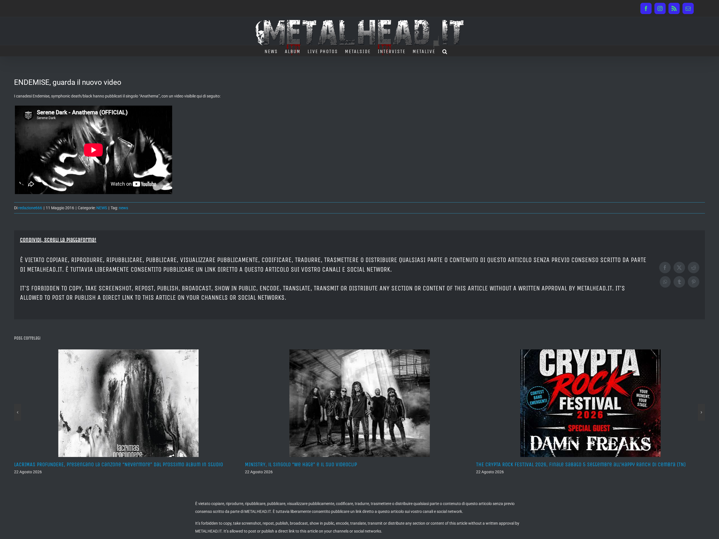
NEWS (101, 208)
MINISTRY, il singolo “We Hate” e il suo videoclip (70, 464)
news (123, 208)
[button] (445, 50)
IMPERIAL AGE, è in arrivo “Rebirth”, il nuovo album (535, 464)
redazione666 (30, 208)
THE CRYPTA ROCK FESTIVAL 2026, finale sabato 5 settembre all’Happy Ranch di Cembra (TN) (349, 464)
